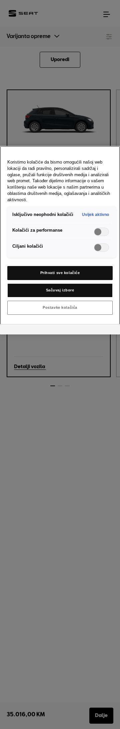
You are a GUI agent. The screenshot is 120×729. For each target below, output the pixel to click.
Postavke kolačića (60, 307)
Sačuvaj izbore (60, 290)
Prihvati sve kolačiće (60, 273)
